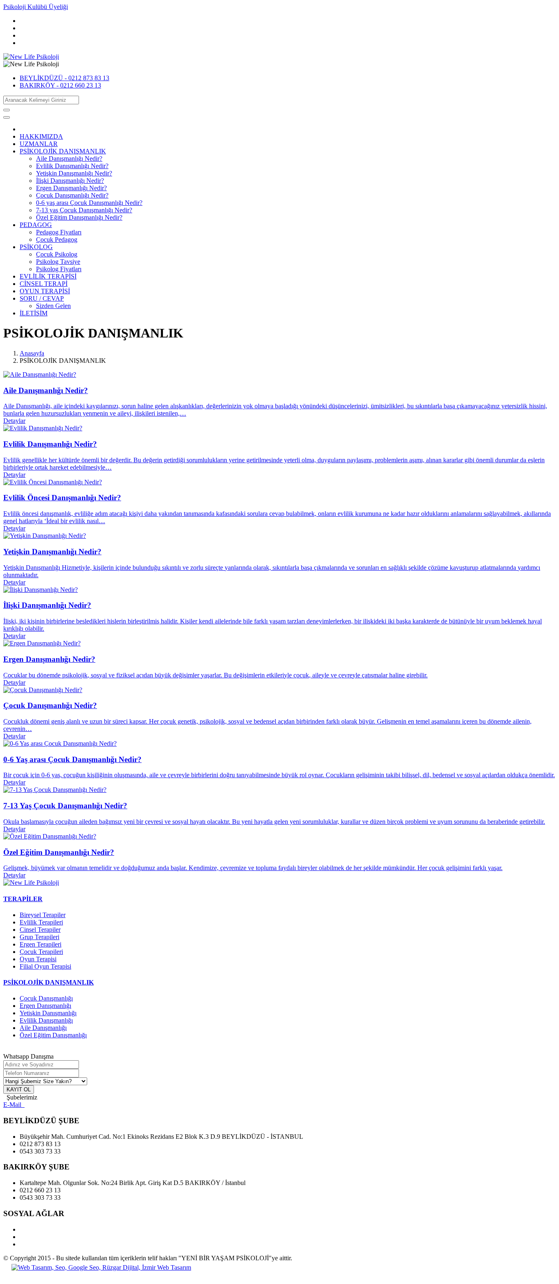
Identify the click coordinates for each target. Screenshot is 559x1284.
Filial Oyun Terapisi (45, 966)
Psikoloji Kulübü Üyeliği (35, 6)
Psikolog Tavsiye (58, 261)
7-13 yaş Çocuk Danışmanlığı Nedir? (84, 210)
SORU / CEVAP (42, 298)
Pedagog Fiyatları (58, 232)
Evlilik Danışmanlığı (46, 1020)
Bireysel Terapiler (42, 914)
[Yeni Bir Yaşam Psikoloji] (31, 56)
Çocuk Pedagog (56, 239)
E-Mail (14, 1104)
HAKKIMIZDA (41, 136)
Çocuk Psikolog (56, 254)
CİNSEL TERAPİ (44, 283)
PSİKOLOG (36, 246)
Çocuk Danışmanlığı (46, 998)
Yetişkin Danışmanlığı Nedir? (74, 173)
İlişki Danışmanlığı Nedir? (70, 180)
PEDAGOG (36, 224)
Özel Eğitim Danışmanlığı (53, 1035)
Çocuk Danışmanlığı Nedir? (72, 195)
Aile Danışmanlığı (43, 1027)
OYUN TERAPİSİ (45, 291)
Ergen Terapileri (40, 944)
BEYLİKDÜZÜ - (64, 77)
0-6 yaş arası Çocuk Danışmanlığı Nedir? (89, 202)
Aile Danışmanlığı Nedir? (69, 158)
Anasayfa (32, 353)
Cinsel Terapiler (40, 929)
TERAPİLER (23, 898)
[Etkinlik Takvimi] (31, 882)
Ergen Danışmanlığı (45, 1005)
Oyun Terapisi (38, 959)
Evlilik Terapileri (41, 922)
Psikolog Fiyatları (58, 268)
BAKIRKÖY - (60, 85)
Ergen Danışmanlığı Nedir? (71, 187)
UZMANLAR (39, 143)
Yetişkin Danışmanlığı (48, 1013)
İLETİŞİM (33, 313)
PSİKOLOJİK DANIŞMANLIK (63, 151)
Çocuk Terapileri (41, 951)
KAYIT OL (19, 1089)
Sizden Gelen (53, 305)
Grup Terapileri (39, 936)
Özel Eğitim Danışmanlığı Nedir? (79, 217)
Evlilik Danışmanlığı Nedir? (72, 165)
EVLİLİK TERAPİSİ (48, 276)
